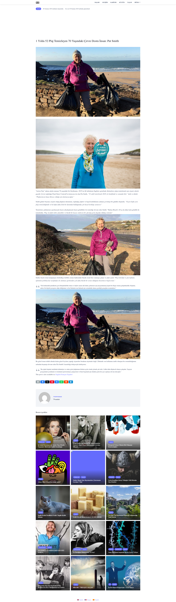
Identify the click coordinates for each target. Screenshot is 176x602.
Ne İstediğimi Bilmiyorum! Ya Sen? (84, 552)
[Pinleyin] (52, 381)
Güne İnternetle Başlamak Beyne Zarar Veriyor (123, 552)
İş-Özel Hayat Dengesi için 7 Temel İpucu (121, 587)
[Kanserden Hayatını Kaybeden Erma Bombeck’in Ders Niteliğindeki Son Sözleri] (53, 573)
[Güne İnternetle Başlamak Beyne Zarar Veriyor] (123, 538)
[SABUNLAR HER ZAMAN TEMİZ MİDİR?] (88, 503)
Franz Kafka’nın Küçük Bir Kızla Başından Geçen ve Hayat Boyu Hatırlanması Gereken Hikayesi (86, 445)
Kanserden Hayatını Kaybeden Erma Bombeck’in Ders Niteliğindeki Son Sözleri (51, 586)
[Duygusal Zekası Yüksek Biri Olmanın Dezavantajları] (123, 432)
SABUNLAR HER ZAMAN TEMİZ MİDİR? (87, 517)
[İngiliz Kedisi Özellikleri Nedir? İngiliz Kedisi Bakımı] (53, 503)
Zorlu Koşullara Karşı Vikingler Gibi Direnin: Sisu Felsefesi (122, 481)
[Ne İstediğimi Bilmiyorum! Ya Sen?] (88, 538)
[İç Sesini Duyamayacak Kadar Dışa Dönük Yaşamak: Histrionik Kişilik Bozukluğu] (53, 432)
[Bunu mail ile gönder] (38, 381)
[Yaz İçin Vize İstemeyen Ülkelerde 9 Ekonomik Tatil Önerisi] (123, 503)
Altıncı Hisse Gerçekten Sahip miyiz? (49, 482)
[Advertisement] (88, 24)
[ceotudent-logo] (37, 2)
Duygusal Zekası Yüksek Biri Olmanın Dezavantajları (120, 446)
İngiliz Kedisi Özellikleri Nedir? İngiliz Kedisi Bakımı (52, 516)
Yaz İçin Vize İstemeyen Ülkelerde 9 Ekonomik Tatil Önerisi (122, 516)
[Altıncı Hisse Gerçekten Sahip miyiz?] (53, 468)
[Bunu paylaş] (42, 381)
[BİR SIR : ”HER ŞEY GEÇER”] (88, 573)
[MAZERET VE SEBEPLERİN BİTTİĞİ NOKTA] (53, 538)
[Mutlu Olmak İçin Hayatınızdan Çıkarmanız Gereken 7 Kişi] (88, 468)
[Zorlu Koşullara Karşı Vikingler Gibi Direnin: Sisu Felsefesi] (123, 468)
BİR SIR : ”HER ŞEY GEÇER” (83, 587)
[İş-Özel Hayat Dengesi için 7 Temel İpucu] (123, 573)
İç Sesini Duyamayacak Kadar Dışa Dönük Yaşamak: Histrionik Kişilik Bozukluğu (51, 446)
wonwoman (57, 396)
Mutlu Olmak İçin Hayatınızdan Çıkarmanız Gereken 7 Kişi (87, 481)
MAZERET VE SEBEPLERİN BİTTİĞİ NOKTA (51, 551)
